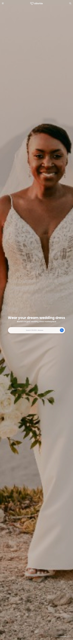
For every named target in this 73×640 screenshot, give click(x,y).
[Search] (70, 3)
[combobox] (36, 330)
